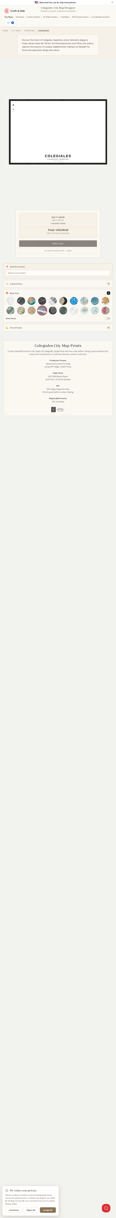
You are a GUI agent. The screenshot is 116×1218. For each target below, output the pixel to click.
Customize (14, 1210)
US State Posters (50, 17)
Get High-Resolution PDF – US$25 (58, 251)
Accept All (47, 1210)
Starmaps (20, 17)
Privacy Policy (11, 1203)
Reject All (31, 1210)
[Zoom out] (13, 109)
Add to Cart (58, 244)
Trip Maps (65, 17)
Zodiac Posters (33, 17)
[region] (60, 133)
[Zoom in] (13, 105)
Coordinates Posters (100, 17)
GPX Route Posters (80, 17)
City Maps (9, 17)
